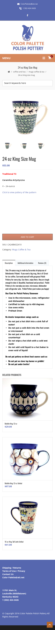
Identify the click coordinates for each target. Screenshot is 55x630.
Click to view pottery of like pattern (19, 192)
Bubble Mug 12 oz (11, 423)
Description (9, 262)
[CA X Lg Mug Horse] (27, 117)
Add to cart (27, 237)
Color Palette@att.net (13, 577)
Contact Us (7, 574)
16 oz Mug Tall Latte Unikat (14, 541)
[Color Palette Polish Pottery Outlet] (27, 38)
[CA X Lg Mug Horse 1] (44, 146)
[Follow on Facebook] (28, 15)
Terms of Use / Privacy (13, 571)
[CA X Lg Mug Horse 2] (27, 146)
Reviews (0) (42, 262)
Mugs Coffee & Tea (36, 71)
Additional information (25, 262)
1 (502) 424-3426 (10, 600)
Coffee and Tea (19, 71)
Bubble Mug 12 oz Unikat (13, 483)
